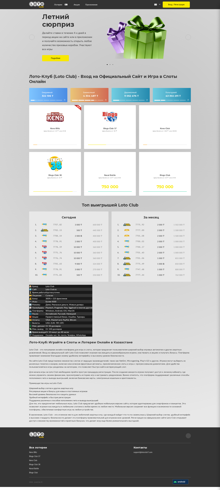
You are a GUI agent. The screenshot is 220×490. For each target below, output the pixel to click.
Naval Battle (34, 468)
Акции (77, 5)
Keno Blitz (33, 452)
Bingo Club (33, 472)
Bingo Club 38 (34, 464)
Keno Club (33, 460)
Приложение (91, 5)
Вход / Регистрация (176, 4)
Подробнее (55, 58)
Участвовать (42, 145)
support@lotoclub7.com (143, 452)
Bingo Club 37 (34, 456)
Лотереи (58, 4)
